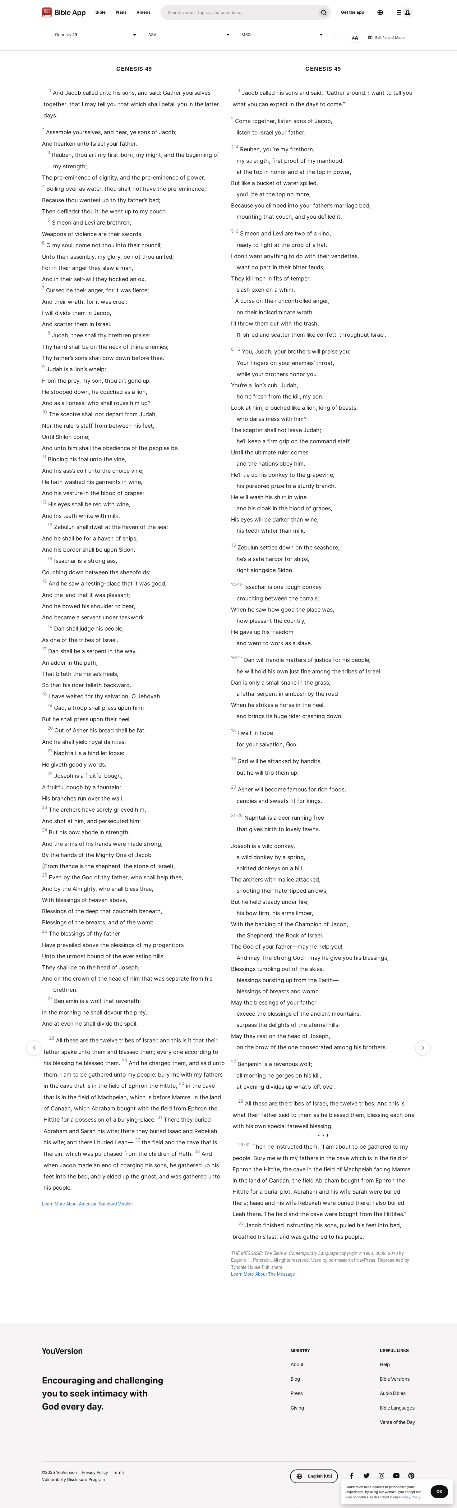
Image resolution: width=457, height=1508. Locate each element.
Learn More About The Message (263, 1274)
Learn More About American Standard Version (87, 1203)
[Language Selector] (380, 12)
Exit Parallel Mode (389, 37)
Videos (143, 12)
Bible (100, 12)
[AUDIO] (337, 38)
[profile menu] (403, 12)
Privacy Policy (95, 1472)
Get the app (352, 12)
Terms (119, 1472)
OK (439, 1491)
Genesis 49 (66, 34)
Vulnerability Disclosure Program (73, 1479)
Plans (121, 12)
